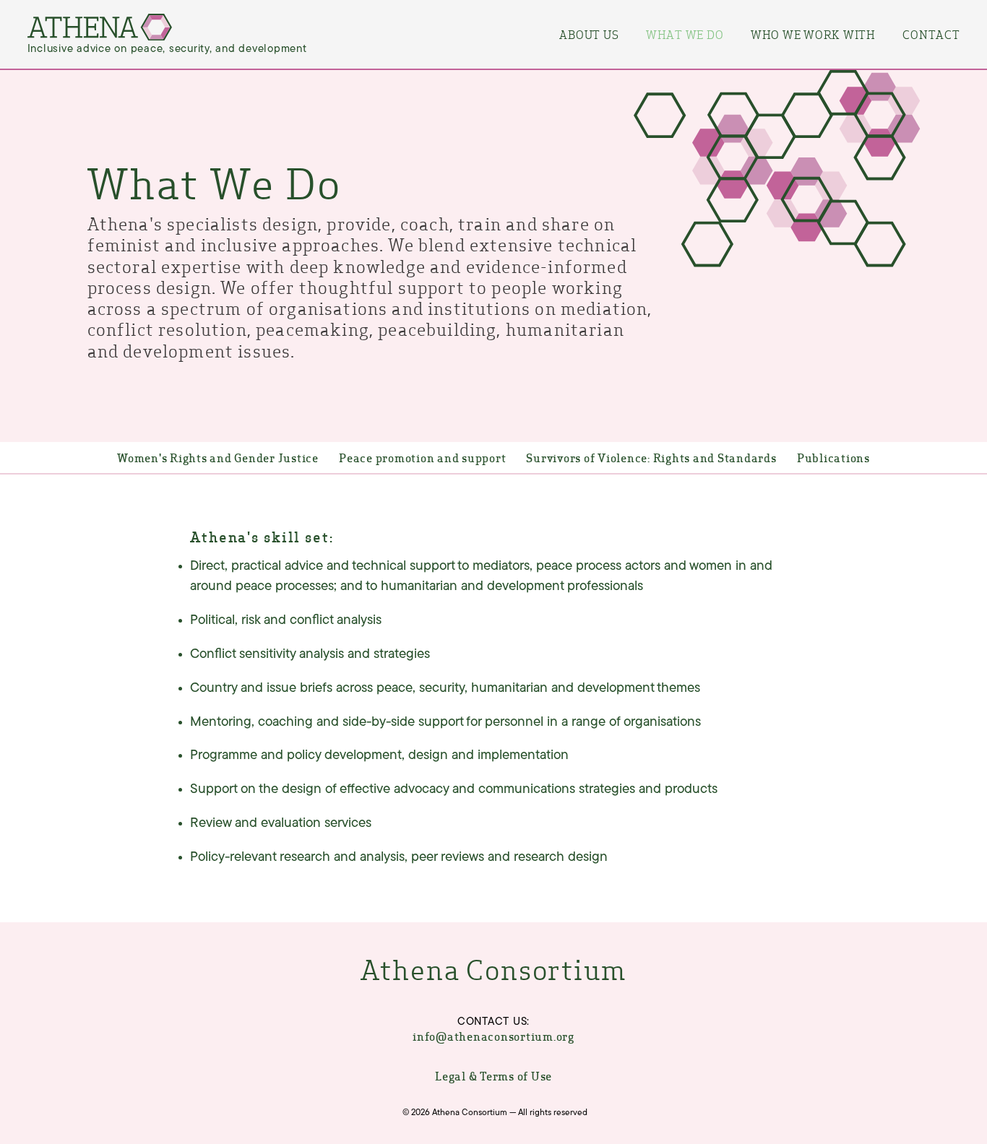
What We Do (685, 34)
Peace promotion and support (422, 457)
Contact (931, 34)
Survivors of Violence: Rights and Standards (651, 457)
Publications (833, 457)
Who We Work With (813, 34)
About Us (589, 34)
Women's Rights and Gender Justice (218, 457)
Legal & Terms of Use (493, 1075)
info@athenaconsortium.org (493, 1037)
